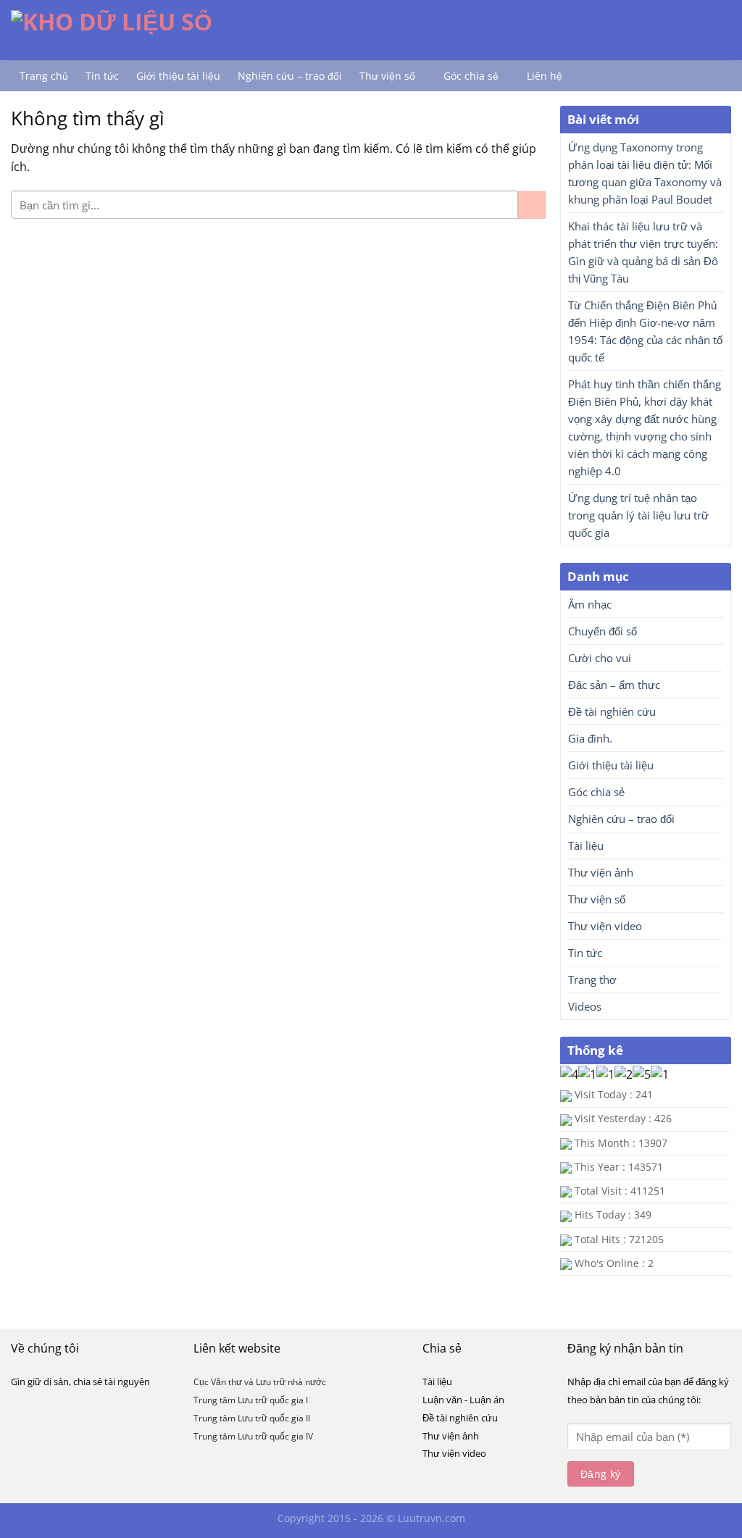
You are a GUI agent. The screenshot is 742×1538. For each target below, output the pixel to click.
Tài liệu (586, 845)
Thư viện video (605, 926)
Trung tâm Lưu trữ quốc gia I (250, 1400)
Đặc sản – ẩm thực (614, 684)
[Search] (586, 75)
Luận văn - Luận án (463, 1399)
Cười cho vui (599, 658)
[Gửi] (532, 205)
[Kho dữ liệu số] (133, 29)
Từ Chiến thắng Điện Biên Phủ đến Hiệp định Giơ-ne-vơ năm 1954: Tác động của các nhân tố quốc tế (645, 331)
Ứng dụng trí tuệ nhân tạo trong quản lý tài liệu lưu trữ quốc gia (638, 515)
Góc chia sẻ (471, 76)
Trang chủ (44, 76)
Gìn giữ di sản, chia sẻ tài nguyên (80, 1381)
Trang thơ (592, 979)
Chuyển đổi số (602, 631)
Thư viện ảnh (600, 872)
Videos (584, 1006)
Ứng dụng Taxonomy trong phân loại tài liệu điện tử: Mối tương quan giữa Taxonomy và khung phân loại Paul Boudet (645, 173)
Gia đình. (590, 738)
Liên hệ (544, 76)
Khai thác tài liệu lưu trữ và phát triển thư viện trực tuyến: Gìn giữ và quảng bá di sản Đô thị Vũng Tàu (643, 252)
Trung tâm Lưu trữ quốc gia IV (253, 1436)
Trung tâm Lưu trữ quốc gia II (251, 1418)
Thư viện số (387, 76)
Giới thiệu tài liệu (178, 76)
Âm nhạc (590, 604)
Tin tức (102, 76)
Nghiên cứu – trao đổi (290, 76)
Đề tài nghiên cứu (612, 711)
